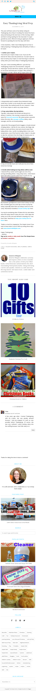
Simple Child (24, 646)
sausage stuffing (18, 119)
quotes (11, 666)
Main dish (15, 642)
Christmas (22, 632)
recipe (16, 666)
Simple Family (13, 649)
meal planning (22, 246)
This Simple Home (13, 689)
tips (7, 669)
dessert (25, 659)
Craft (3, 636)
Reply (33, 430)
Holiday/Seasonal (11, 246)
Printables (16, 646)
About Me (4, 632)
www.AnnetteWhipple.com (12, 228)
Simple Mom (5, 653)
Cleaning (29, 632)
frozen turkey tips (24, 208)
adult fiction (5, 656)
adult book (29, 653)
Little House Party (6, 642)
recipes (22, 666)
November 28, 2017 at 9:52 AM (12, 413)
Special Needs (13, 653)
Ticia (6, 411)
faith (30, 659)
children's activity (6, 659)
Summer (22, 653)
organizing (4, 666)
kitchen (19, 663)
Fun (7, 636)
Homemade (25, 636)
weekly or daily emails (14, 236)
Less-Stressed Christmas (18, 639)
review (28, 666)
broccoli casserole (12, 117)
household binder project (8, 663)
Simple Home (22, 649)
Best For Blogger (27, 689)
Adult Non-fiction (13, 632)
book (17, 656)
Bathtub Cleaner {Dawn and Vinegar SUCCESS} (19, 563)
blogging (12, 656)
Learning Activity (6, 639)
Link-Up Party (30, 639)
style (3, 669)
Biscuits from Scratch (19, 609)
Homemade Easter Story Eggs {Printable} (18, 586)
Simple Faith (5, 649)
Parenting (4, 646)
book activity (24, 656)
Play (10, 646)
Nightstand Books (24, 642)
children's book (17, 659)
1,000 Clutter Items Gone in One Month (18, 522)
